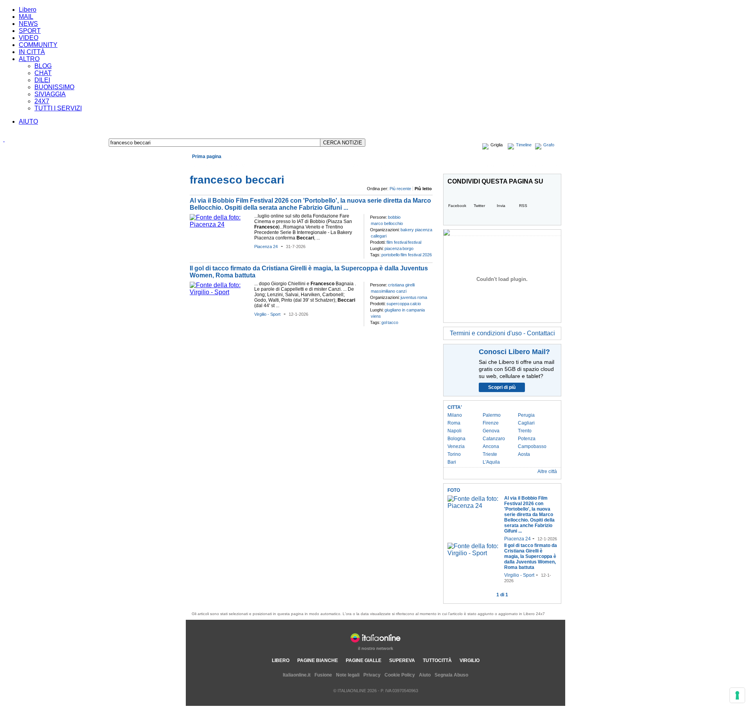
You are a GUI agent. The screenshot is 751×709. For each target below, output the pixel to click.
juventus (409, 297)
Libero (27, 9)
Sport (331, 165)
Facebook (457, 205)
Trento (525, 431)
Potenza (526, 438)
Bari (451, 462)
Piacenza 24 (266, 246)
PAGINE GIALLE (363, 660)
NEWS (28, 23)
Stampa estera (541, 165)
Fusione (323, 675)
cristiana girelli (401, 285)
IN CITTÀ (32, 52)
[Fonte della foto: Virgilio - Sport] (220, 292)
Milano (454, 415)
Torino (454, 454)
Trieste (490, 454)
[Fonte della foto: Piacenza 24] (220, 224)
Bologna (456, 438)
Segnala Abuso (451, 675)
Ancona (491, 446)
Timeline (524, 144)
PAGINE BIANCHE (317, 660)
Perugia (526, 415)
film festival (396, 242)
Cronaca (203, 165)
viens (376, 316)
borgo (407, 248)
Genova (491, 431)
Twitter (479, 205)
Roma (453, 423)
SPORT (30, 30)
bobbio (394, 217)
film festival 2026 (416, 254)
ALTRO (29, 59)
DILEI (42, 80)
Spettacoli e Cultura (301, 165)
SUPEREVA (402, 660)
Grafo (548, 144)
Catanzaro (494, 438)
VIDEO (28, 37)
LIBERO (280, 660)
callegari (378, 236)
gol (384, 322)
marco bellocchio (387, 223)
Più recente (400, 188)
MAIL (26, 16)
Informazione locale (497, 165)
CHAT (43, 73)
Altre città (547, 471)
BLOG (43, 66)
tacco (393, 322)
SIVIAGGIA (50, 94)
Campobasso (532, 446)
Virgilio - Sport (267, 314)
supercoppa (397, 303)
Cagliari (526, 423)
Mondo (248, 165)
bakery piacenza (416, 229)
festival (414, 242)
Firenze (491, 423)
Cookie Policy (399, 675)
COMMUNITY (38, 44)
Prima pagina (206, 156)
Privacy (372, 675)
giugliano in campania (404, 310)
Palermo (492, 415)
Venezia (456, 446)
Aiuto (425, 675)
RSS (523, 205)
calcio (415, 303)
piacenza (393, 248)
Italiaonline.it (297, 675)
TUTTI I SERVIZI (58, 108)
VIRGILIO (470, 660)
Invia (501, 205)
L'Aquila (491, 462)
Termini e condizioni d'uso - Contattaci (502, 333)
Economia (226, 165)
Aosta (524, 454)
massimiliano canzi (388, 291)
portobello (390, 254)
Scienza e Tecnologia (363, 165)
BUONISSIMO (54, 87)
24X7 (41, 101)
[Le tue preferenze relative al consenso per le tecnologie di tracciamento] (737, 695)
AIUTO (28, 121)
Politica (268, 165)
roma (422, 297)
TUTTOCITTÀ (437, 660)
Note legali (347, 675)
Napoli (454, 431)
